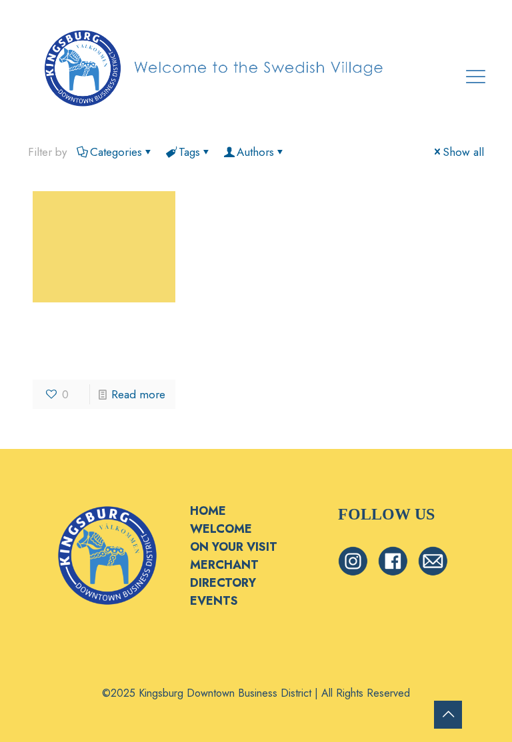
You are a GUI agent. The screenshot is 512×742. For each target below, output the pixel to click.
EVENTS (214, 600)
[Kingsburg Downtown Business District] (215, 66)
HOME (208, 511)
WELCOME (221, 529)
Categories (116, 152)
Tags (189, 152)
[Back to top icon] (448, 715)
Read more (138, 394)
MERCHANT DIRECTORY (224, 573)
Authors (255, 152)
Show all (463, 152)
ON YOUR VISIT (233, 547)
